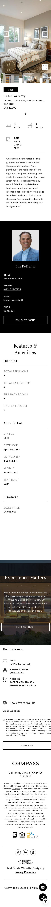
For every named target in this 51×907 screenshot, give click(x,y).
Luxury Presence (25, 872)
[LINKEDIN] (25, 852)
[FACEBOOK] (18, 852)
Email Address (12, 710)
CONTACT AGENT (25, 320)
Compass (16, 789)
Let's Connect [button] (25, 627)
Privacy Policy (18, 735)
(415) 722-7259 (12, 289)
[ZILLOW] (33, 852)
